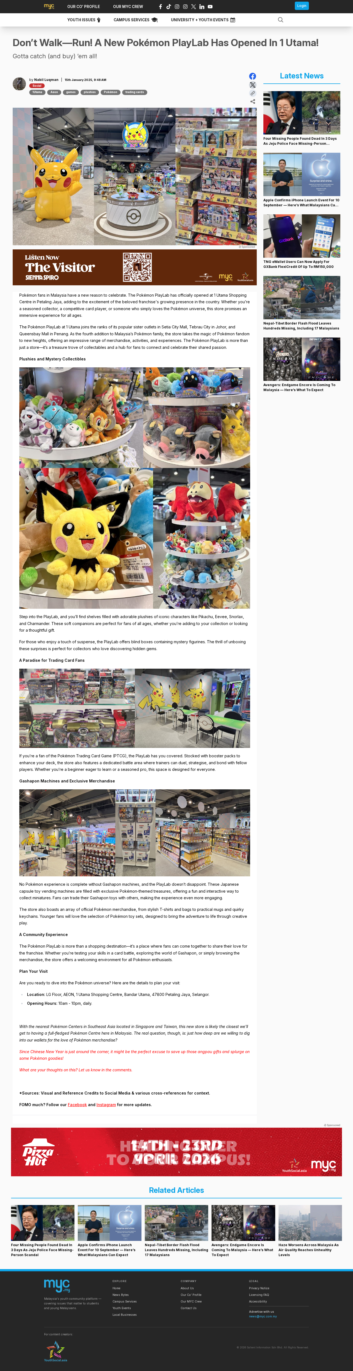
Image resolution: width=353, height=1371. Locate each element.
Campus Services (125, 1301)
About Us (187, 1288)
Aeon (54, 92)
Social (37, 85)
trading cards (134, 92)
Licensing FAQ (259, 1295)
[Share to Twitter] (252, 85)
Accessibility (258, 1301)
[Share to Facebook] (252, 76)
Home (116, 1288)
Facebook (77, 1104)
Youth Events (122, 1308)
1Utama (37, 92)
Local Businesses (125, 1315)
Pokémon (110, 92)
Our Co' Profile (191, 1295)
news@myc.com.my (263, 1316)
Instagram (106, 1104)
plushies (90, 92)
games (71, 92)
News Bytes (121, 1295)
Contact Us (189, 1308)
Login (301, 6)
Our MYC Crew (191, 1301)
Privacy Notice (259, 1288)
